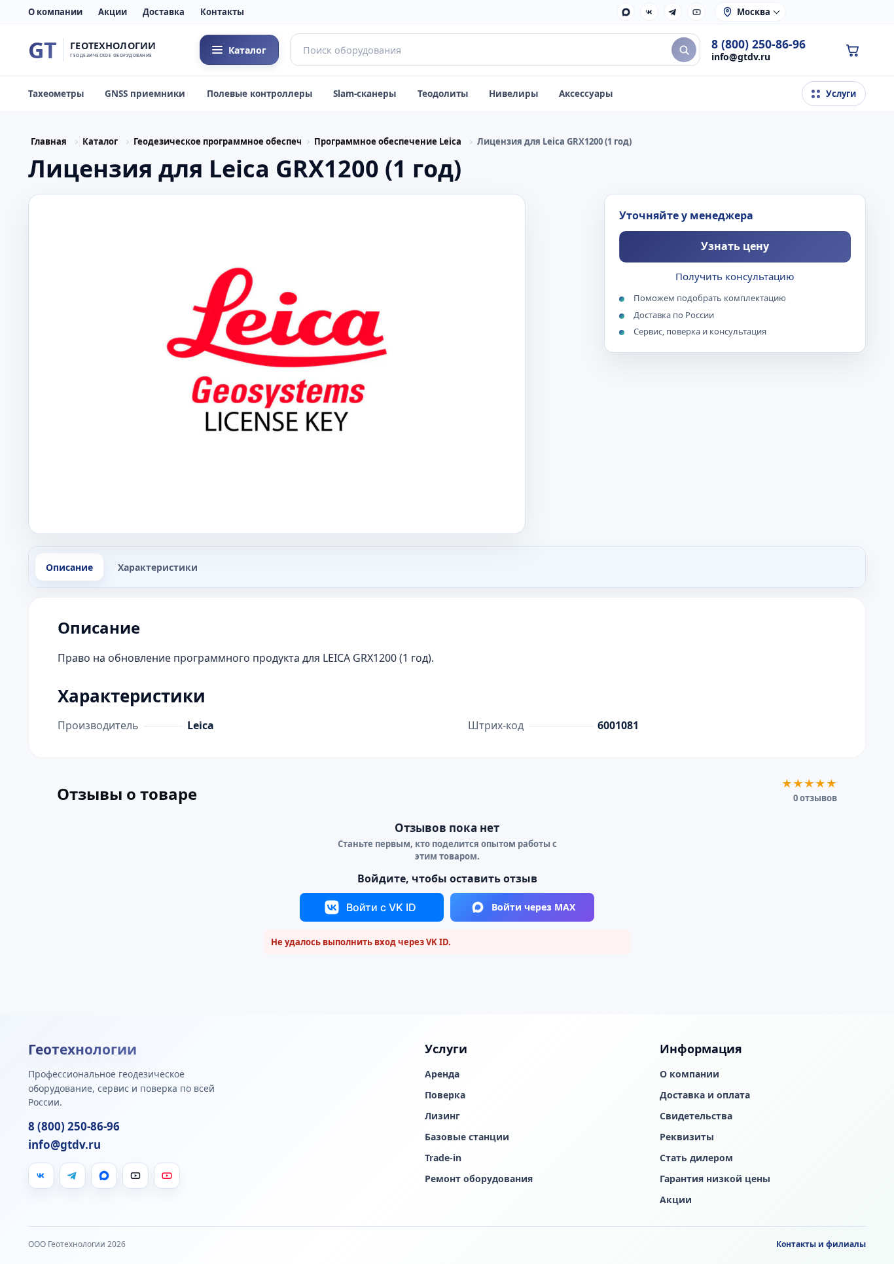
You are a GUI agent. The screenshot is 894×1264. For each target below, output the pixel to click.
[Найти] (683, 49)
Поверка (445, 1095)
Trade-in (443, 1158)
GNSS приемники (145, 93)
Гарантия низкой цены (715, 1179)
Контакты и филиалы (821, 1244)
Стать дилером (696, 1158)
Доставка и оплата (705, 1095)
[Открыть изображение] (276, 364)
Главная (49, 141)
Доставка (164, 12)
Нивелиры (513, 93)
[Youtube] (167, 1176)
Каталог (100, 141)
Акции (112, 12)
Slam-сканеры (364, 93)
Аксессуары (586, 93)
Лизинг (442, 1116)
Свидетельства (696, 1116)
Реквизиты (687, 1137)
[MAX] (626, 12)
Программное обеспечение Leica (387, 141)
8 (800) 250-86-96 (758, 44)
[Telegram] (673, 12)
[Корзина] (852, 49)
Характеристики (158, 567)
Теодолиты (443, 93)
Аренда (442, 1074)
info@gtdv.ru (740, 57)
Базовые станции (467, 1137)
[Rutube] (696, 12)
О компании (55, 12)
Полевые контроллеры (259, 93)
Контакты (222, 12)
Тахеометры (56, 93)
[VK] (649, 12)
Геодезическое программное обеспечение (217, 141)
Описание (69, 567)
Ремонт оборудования (479, 1179)
